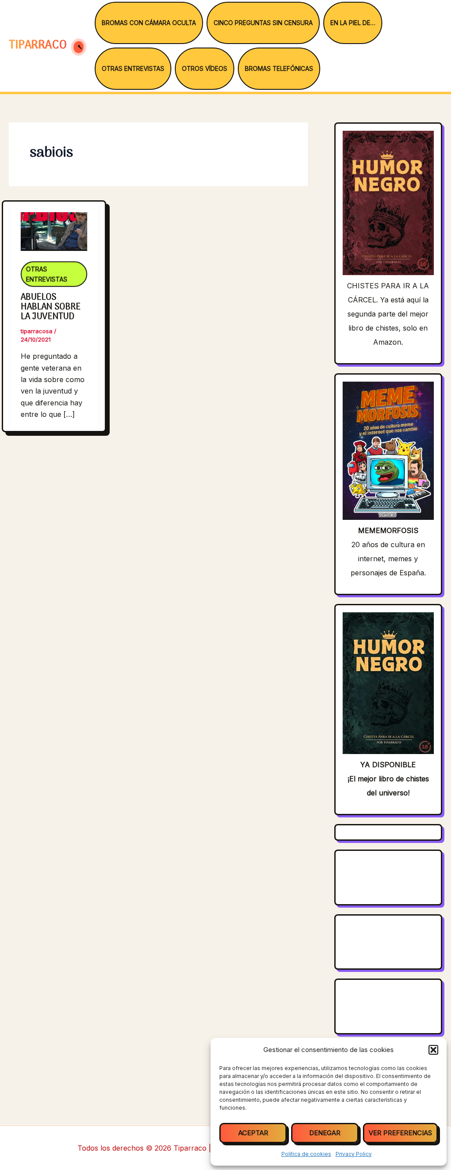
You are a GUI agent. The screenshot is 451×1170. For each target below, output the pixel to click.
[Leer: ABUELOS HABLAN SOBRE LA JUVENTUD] (54, 225)
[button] (433, 1049)
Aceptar (253, 1133)
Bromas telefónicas (279, 68)
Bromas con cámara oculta (149, 22)
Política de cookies (306, 1154)
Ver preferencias (400, 1133)
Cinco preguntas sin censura (263, 22)
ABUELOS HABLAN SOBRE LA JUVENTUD (51, 307)
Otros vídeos (204, 68)
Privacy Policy (354, 1154)
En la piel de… (352, 22)
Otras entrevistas (133, 68)
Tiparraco (39, 45)
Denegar (324, 1133)
